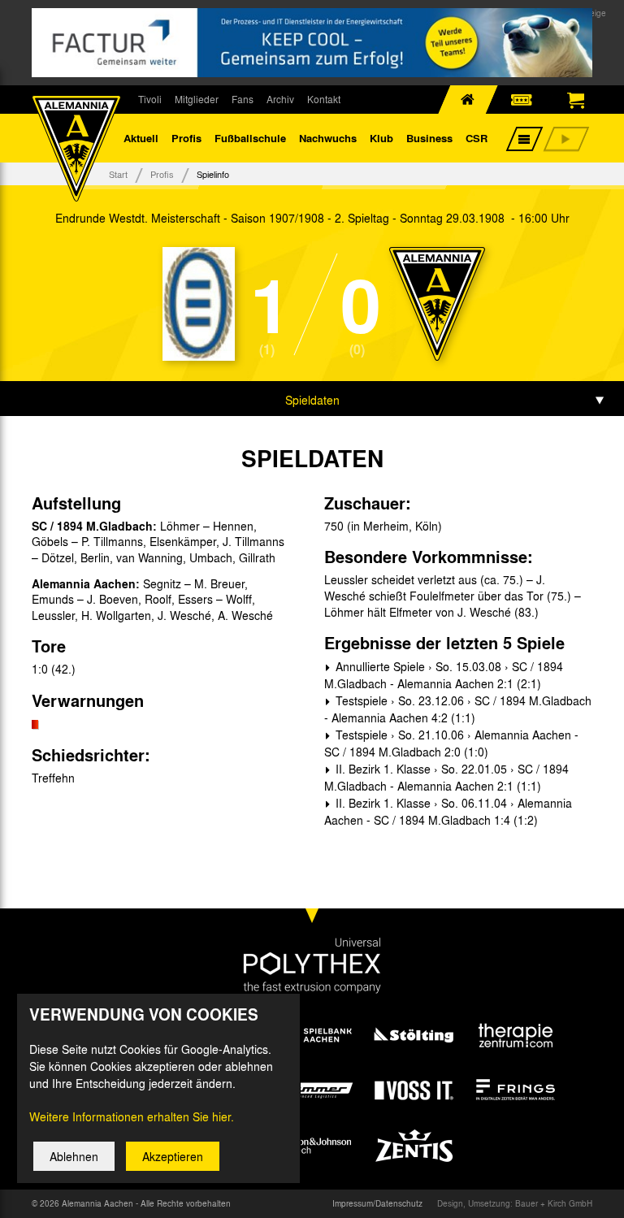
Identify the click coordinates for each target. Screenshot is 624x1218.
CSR (477, 137)
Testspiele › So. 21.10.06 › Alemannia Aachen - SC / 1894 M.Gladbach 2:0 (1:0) (451, 743)
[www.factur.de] (312, 42)
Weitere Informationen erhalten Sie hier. (131, 1116)
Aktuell (141, 137)
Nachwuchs (328, 137)
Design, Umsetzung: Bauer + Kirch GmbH (514, 1203)
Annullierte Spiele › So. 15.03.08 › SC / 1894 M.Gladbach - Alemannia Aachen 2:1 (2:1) (443, 674)
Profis (186, 137)
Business (429, 137)
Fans (243, 99)
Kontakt (323, 99)
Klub (381, 137)
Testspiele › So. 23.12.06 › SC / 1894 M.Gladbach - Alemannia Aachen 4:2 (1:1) (458, 709)
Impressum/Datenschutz (377, 1203)
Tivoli (150, 99)
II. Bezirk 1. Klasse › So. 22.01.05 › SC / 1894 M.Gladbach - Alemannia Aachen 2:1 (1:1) (446, 777)
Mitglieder (197, 99)
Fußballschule (250, 137)
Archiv (280, 99)
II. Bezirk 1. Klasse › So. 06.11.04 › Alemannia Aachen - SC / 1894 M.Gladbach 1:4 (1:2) (448, 811)
